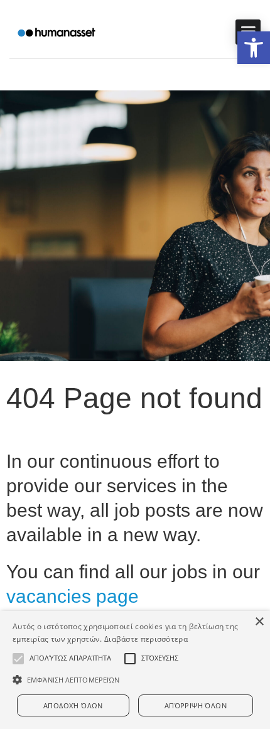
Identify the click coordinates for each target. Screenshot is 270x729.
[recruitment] (56, 32)
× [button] (259, 622)
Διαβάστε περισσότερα (146, 639)
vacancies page (72, 596)
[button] (253, 47)
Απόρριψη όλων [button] (196, 705)
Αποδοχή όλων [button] (73, 705)
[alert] (135, 670)
